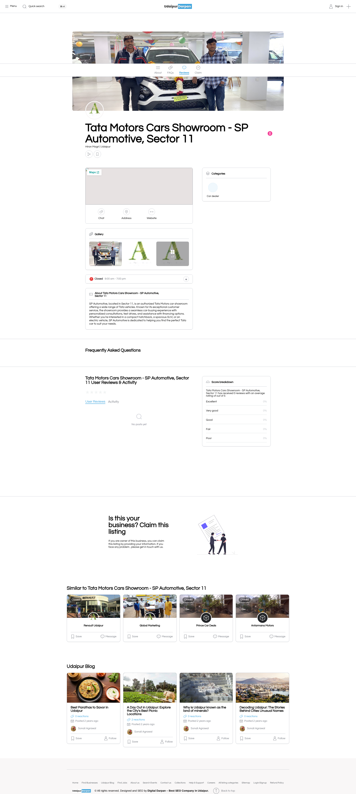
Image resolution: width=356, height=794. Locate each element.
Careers (211, 783)
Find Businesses (90, 783)
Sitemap (246, 783)
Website (152, 218)
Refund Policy (277, 783)
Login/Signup (260, 783)
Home (75, 783)
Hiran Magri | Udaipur (98, 146)
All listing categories (228, 783)
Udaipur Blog (107, 783)
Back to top (228, 791)
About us (135, 783)
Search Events (150, 783)
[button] (348, 6)
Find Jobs (122, 783)
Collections (180, 783)
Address (126, 218)
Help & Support (196, 783)
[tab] (95, 402)
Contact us (165, 783)
